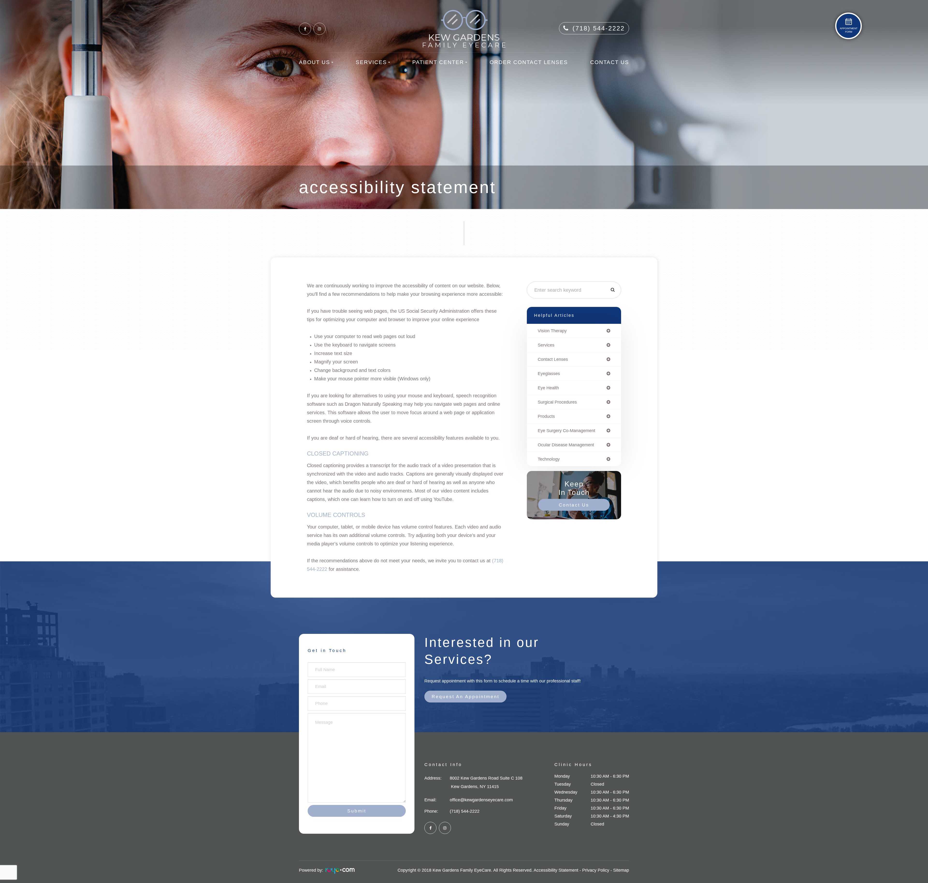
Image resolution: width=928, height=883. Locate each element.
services (546, 345)
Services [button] (371, 62)
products (546, 416)
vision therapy (552, 331)
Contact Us (609, 62)
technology (549, 459)
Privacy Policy (595, 870)
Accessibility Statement (556, 870)
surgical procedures (557, 402)
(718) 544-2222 (599, 28)
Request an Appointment (465, 696)
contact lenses (553, 359)
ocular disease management (566, 445)
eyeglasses (549, 373)
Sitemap (621, 870)
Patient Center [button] (438, 62)
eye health (548, 388)
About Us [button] (314, 62)
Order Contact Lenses (529, 62)
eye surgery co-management (566, 430)
